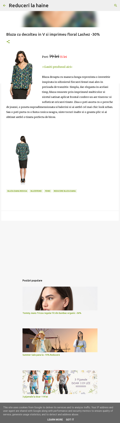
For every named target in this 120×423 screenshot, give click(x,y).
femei (47, 191)
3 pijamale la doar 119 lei (35, 396)
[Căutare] (116, 5)
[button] (8, 42)
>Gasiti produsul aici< (57, 67)
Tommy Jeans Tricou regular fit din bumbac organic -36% (51, 313)
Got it (70, 419)
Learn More (55, 419)
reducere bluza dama (65, 191)
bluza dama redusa (17, 191)
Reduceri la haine (29, 5)
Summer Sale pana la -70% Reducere (41, 355)
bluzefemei (36, 191)
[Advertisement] (60, 247)
